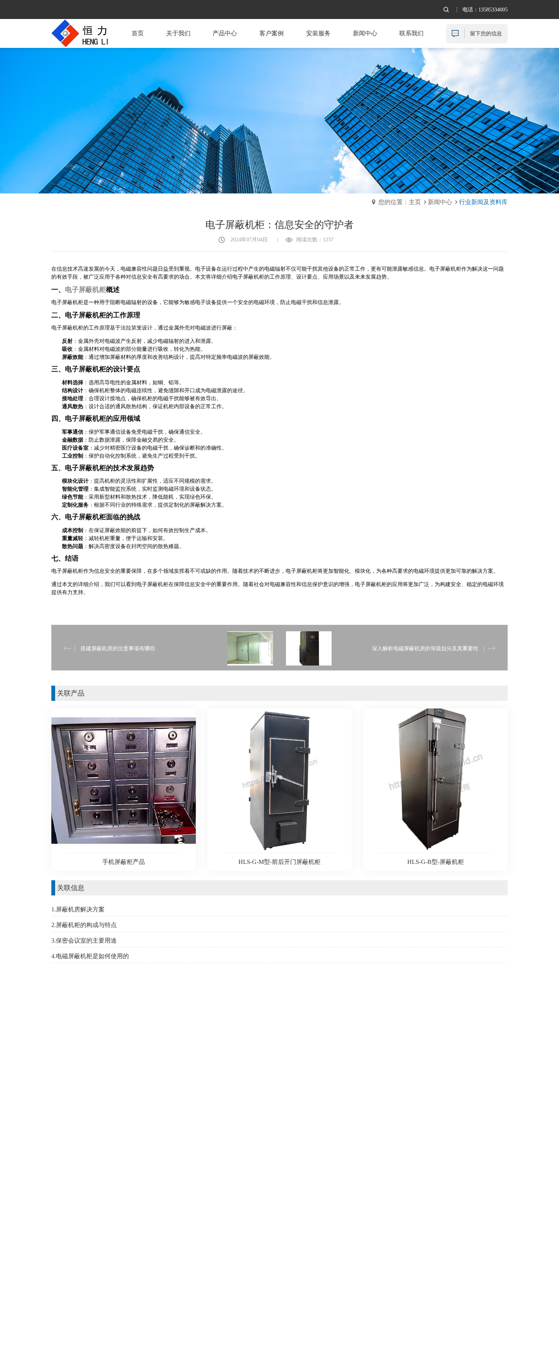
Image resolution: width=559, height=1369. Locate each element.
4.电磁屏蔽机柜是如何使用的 (90, 956)
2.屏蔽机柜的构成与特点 (84, 925)
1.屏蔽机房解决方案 (78, 909)
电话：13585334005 (485, 10)
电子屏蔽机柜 (85, 289)
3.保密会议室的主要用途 (84, 940)
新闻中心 (440, 202)
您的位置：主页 (399, 202)
